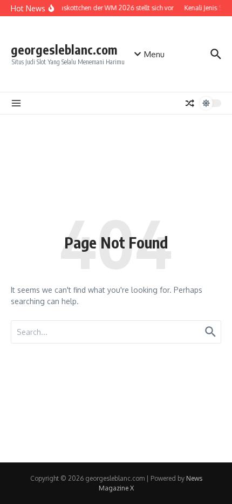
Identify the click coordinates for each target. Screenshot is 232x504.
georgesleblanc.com (64, 49)
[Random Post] (190, 103)
